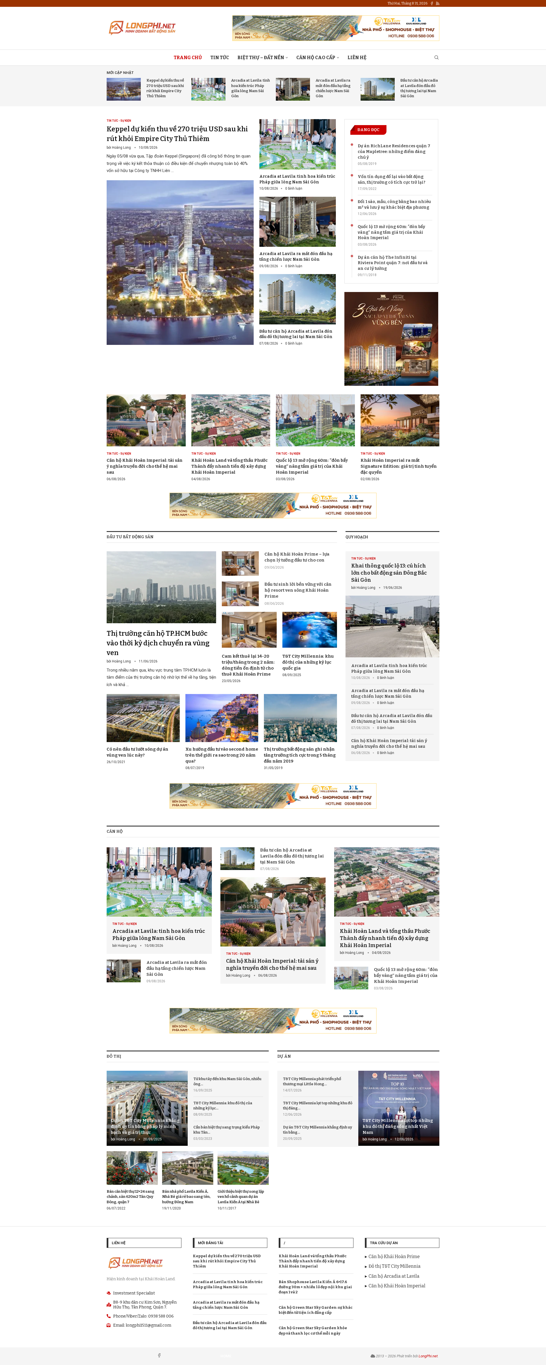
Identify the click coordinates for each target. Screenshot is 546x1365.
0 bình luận (293, 188)
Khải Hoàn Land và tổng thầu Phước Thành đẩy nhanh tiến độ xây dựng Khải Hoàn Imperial (229, 466)
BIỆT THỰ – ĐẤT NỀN (260, 57)
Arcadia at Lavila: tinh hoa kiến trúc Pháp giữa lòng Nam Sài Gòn (389, 668)
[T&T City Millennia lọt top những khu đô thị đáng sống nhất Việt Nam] (398, 1108)
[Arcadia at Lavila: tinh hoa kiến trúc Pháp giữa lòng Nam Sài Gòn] (208, 89)
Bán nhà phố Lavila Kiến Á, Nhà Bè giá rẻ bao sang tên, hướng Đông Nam (186, 1196)
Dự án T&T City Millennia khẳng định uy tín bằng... (317, 1129)
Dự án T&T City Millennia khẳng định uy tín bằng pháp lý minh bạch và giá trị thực (145, 1126)
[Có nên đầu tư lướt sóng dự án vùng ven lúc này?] (143, 729)
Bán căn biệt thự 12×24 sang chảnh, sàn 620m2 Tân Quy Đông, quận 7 (130, 1196)
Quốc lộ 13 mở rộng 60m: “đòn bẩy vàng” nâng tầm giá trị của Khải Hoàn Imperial (391, 232)
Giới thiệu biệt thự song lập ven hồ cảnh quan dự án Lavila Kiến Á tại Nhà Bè (241, 1196)
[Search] (436, 57)
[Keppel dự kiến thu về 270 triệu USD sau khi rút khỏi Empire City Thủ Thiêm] (124, 89)
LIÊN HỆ (357, 57)
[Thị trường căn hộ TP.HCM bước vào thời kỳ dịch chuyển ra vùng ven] (161, 619)
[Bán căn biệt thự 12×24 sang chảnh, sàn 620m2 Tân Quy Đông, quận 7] (132, 1181)
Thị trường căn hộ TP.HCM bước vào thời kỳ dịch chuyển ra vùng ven (158, 642)
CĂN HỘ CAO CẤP (315, 57)
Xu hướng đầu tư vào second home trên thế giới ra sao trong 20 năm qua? (221, 755)
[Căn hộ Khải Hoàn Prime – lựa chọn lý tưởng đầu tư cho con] (240, 563)
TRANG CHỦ (188, 57)
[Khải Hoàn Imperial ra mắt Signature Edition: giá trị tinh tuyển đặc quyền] (400, 437)
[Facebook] (432, 3)
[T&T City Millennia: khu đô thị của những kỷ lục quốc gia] (309, 645)
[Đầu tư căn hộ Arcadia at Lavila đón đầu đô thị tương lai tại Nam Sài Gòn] (378, 89)
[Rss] (437, 3)
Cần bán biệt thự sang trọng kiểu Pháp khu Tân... (226, 1129)
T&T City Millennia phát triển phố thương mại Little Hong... (312, 1081)
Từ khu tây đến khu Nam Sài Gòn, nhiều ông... (227, 1081)
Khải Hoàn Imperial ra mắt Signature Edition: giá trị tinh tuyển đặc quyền (399, 466)
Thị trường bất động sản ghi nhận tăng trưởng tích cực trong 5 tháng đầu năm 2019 (300, 755)
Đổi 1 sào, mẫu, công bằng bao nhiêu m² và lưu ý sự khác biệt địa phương (394, 204)
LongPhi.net (428, 1356)
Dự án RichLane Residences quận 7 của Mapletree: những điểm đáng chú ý (394, 152)
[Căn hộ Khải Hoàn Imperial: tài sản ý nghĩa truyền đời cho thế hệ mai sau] (146, 437)
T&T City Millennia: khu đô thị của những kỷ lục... (222, 1105)
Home (225, 1356)
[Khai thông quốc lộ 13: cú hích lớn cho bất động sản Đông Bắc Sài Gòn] (392, 604)
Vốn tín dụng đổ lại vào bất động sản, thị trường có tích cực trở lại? (391, 179)
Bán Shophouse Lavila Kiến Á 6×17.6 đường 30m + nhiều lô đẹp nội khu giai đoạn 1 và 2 (315, 1287)
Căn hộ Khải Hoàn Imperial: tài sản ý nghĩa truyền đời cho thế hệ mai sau (145, 466)
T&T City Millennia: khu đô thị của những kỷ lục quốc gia (308, 662)
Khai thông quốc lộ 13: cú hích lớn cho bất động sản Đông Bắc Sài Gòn (389, 573)
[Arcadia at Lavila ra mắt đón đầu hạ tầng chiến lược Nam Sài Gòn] (293, 89)
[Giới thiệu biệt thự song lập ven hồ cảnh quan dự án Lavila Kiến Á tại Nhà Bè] (243, 1181)
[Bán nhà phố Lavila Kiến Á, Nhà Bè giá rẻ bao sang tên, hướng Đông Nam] (187, 1181)
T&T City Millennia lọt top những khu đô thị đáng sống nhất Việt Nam (398, 1126)
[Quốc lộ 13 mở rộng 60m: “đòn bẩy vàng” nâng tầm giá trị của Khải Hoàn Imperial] (315, 437)
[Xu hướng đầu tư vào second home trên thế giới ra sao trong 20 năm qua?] (221, 732)
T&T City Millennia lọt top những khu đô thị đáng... (317, 1105)
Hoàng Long (121, 148)
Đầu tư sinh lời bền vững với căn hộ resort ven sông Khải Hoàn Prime (298, 590)
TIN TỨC (219, 57)
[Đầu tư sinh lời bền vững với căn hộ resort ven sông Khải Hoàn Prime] (240, 593)
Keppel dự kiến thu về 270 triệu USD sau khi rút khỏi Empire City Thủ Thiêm (227, 1261)
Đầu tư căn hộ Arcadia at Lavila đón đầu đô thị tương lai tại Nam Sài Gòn (391, 718)
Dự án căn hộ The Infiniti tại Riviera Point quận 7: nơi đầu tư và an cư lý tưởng (393, 263)
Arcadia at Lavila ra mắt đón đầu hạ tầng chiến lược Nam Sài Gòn (387, 693)
